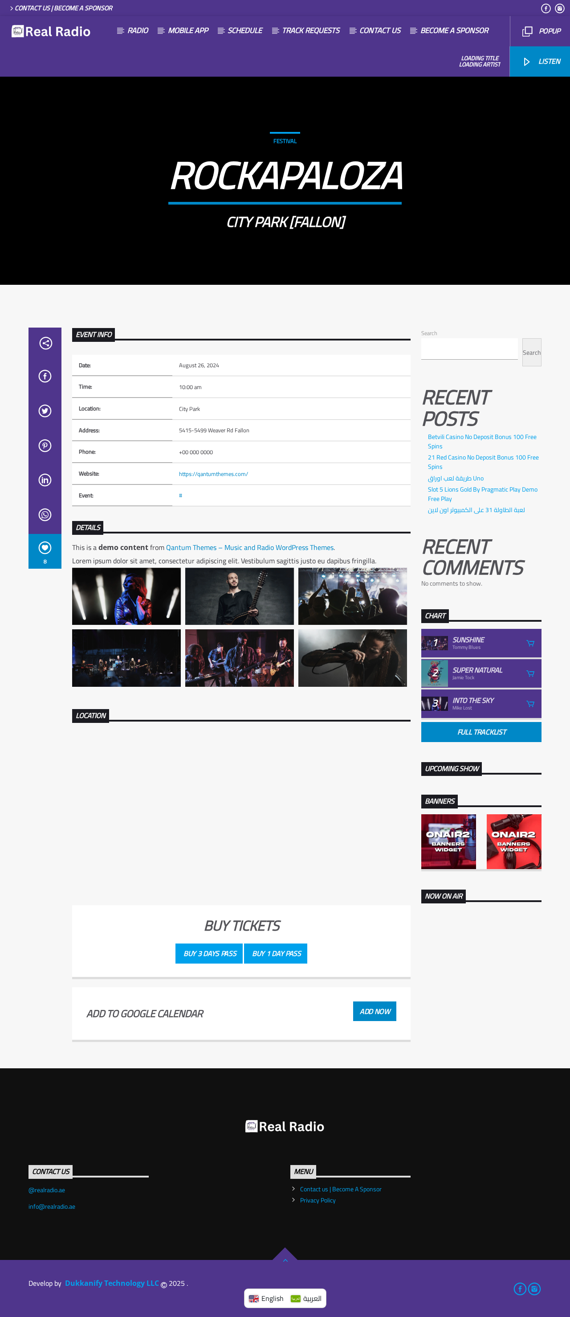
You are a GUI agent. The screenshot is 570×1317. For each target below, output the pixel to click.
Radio (137, 30)
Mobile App (188, 30)
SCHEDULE (245, 30)
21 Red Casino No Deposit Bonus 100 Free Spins (483, 461)
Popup (548, 30)
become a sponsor (454, 30)
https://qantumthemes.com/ (213, 473)
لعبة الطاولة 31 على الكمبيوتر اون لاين (476, 510)
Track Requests (310, 30)
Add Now (375, 1011)
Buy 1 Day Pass (276, 953)
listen (548, 61)
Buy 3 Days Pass (209, 953)
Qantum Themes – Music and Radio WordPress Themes (250, 547)
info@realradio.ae (51, 1206)
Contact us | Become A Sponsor (63, 8)
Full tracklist (481, 732)
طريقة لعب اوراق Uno (456, 478)
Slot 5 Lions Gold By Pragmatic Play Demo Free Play (482, 494)
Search (429, 333)
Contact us (379, 30)
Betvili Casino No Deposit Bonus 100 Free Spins (482, 441)
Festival (285, 140)
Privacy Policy (318, 1200)
